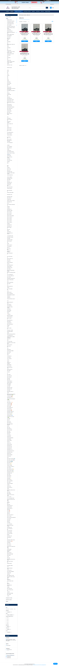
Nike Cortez (8, 427)
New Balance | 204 (9, 182)
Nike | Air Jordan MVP (10, 293)
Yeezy (8, 46)
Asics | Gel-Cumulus (9, 533)
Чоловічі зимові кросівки (10, 23)
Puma (8, 71)
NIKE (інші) (8, 84)
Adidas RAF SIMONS (10, 483)
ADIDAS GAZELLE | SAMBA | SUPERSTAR (11, 337)
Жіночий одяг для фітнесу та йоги (11, 32)
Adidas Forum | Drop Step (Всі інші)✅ (11, 399)
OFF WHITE (8, 238)
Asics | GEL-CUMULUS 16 (10, 275)
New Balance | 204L (9, 171)
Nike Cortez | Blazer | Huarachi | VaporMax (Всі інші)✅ (11, 394)
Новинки (11, 11)
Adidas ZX (8, 441)
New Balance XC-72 (9, 449)
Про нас (42, 11)
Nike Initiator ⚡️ (9, 478)
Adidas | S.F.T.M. (9, 127)
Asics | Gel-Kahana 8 (10, 142)
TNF (7, 242)
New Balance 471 (9, 209)
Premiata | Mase (11, 502)
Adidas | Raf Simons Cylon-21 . (12, 299)
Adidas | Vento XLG (9, 487)
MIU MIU (8, 534)
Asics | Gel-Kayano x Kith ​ (13, 529)
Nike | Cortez (8, 112)
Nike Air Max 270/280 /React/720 (9, 424)
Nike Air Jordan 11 (9, 211)
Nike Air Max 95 (9, 475)
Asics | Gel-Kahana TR (10, 274)
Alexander (8, 93)
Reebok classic (9, 453)
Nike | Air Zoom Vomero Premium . (13, 525)
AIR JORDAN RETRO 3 (10, 132)
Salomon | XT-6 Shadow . (15, 363)
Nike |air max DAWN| (9, 315)
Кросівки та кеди (9, 19)
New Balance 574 (9, 445)
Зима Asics (8, 512)
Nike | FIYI (8, 353)
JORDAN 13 (8, 297)
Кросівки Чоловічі (9, 67)
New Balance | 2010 (9, 178)
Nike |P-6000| (8, 321)
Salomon (8, 263)
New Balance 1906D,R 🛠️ (10, 411)
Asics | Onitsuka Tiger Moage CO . (12, 205)
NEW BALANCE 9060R (10, 593)
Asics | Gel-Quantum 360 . (14, 289)
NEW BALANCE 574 (9, 508)
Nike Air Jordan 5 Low (10, 258)
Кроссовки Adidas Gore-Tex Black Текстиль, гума (36, 34)
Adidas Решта (9, 436)
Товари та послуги (18, 11)
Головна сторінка (8, 16)
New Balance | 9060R (10, 565)
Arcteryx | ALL (9, 261)
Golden (8, 243)
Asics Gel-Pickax (9, 305)
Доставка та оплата (27, 11)
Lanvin (8, 556)
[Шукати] (47, 8)
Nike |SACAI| (8, 338)
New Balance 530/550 (10, 331)
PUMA (8, 70)
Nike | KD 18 (8, 170)
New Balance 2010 (9, 527)
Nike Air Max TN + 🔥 (10, 402)
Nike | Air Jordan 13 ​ (14, 328)
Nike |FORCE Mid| (9, 105)
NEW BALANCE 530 (9, 369)
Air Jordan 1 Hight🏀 (9, 396)
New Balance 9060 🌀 (10, 415)
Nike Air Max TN (9, 428)
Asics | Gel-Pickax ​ (15, 230)
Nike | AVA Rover (9, 479)
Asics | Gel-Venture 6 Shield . (14, 568)
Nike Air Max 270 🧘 (9, 462)
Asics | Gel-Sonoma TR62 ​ (13, 367)
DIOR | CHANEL (9, 83)
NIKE (7, 40)
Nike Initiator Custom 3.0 (10, 391)
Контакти (37, 11)
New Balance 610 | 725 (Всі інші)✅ (10, 417)
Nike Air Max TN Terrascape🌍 (11, 458)
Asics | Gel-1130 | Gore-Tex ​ (13, 590)
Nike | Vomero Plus (9, 588)
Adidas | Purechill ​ (14, 564)
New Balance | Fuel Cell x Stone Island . (12, 343)
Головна (7, 11)
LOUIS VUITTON (9, 570)
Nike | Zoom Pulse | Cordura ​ (13, 157)
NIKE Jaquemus (9, 383)
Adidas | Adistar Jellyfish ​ (12, 193)
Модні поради (47, 11)
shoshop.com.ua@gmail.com (10, 655)
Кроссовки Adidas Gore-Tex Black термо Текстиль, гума (48, 34)
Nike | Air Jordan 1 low (10, 123)
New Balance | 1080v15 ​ (14, 551)
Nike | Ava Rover (9, 552)
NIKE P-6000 (8, 283)
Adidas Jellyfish (9, 310)
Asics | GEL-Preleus (9, 341)
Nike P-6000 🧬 (9, 467)
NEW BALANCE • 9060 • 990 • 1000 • (11, 44)
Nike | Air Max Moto (9, 530)
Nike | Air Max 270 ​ (14, 346)
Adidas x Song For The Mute (11, 200)
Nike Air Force (9, 421)
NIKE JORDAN (9, 493)
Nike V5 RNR (8, 374)
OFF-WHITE (8, 390)
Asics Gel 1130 (9, 518)
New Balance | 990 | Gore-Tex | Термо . (12, 490)
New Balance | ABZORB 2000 (11, 278)
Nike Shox (8, 521)
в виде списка (53, 21)
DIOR (8, 354)
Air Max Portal (9, 199)
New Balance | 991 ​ (14, 137)
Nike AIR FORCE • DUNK (10, 99)
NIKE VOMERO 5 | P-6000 (10, 575)
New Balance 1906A (9, 196)
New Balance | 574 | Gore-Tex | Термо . (12, 559)
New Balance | (9, 118)
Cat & (8, 126)
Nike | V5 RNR (9, 594)
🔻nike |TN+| (8, 314)
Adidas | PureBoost (9, 382)
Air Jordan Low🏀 (9, 403)
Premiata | (8, 161)
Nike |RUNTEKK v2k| (9, 320)
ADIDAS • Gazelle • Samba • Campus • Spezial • (11, 62)
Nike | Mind (8, 378)
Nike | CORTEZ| (9, 377)
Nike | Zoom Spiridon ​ (14, 38)
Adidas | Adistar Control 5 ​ (12, 581)
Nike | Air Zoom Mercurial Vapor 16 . (12, 273)
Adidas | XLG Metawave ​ (14, 251)
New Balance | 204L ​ (13, 195)
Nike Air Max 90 (9, 304)
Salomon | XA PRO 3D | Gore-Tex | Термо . (11, 500)
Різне (7, 457)
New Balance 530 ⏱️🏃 (10, 397)
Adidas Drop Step (9, 444)
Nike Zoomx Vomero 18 (10, 514)
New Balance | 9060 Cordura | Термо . (12, 577)
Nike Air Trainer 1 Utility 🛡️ (10, 470)
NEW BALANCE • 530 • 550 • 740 (11, 102)
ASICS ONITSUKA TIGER (10, 151)
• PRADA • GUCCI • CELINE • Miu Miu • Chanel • (11, 52)
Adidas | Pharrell (9, 266)
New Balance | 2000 (9, 387)
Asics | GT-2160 (9, 496)
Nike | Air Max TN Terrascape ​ (13, 141)
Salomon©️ (8, 418)
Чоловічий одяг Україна (10, 22)
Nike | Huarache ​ (15, 583)
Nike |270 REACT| (9, 104)
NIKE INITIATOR (9, 364)
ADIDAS (8, 75)
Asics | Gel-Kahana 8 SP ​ (13, 253)
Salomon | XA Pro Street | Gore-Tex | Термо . (11, 547)
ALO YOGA (8, 386)
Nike (7, 72)
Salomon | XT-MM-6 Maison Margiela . (12, 270)
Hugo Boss (10, 166)
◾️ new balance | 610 (10, 335)
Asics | (8, 203)
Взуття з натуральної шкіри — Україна (11, 28)
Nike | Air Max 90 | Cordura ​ (13, 585)
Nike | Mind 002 (9, 537)
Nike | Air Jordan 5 (9, 133)
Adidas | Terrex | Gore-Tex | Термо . (13, 495)
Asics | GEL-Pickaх (9, 160)
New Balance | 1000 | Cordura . (14, 307)
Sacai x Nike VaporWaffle (10, 571)
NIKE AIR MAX (9, 349)
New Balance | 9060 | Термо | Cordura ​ (11, 173)
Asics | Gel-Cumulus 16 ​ (13, 257)
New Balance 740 (9, 226)
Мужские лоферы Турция (10, 34)
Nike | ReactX (9, 555)
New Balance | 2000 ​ (14, 185)
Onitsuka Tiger (9, 572)
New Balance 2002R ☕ (10, 412)
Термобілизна (9, 29)
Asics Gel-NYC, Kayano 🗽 (10, 466)
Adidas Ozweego (9, 440)
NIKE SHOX (8, 504)
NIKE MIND (8, 509)
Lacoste (8, 595)
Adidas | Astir (8, 231)
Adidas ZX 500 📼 (9, 465)
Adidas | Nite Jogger (9, 239)
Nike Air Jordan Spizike (10, 282)
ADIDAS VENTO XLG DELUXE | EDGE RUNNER (11, 89)
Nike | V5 (8, 247)
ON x (7, 56)
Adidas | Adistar (9, 183)
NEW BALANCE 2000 (10, 286)
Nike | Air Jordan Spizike (10, 279)
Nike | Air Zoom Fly (9, 344)
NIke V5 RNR (8, 370)
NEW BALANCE (9, 50)
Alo (7, 538)
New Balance (8, 41)
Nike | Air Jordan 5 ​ (14, 130)
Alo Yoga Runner (9, 246)
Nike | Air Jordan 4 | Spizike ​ (13, 114)
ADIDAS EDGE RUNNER (10, 350)
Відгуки (33, 11)
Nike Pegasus (9, 432)
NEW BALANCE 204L (10, 505)
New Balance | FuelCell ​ (14, 122)
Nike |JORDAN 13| (9, 98)
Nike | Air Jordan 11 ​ (14, 318)
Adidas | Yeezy (9, 60)
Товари (7, 18)
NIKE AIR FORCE (9, 292)
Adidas (8, 63)
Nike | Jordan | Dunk (9, 108)
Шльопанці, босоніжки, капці (11, 26)
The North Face (9, 150)
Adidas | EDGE (9, 155)
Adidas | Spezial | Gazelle (10, 53)
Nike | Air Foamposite (10, 262)
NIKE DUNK (8, 379)
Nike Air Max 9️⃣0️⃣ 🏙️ (10, 461)
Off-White (8, 145)
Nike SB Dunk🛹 (9, 408)
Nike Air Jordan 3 (9, 214)
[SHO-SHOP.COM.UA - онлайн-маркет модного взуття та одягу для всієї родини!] (8, 9)
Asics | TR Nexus (9, 358)
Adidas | (8, 287)
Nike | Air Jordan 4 (9, 218)
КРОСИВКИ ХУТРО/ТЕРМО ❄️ (11, 90)
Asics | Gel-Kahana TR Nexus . (13, 302)
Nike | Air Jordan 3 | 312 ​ (13, 120)
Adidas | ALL (8, 154)
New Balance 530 (9, 448)
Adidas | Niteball (9, 549)
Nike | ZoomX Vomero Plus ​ (13, 561)
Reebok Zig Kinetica (9, 454)
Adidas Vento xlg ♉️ (9, 541)
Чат (56, 663)
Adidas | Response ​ (14, 188)
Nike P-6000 (8, 474)
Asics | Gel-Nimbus (9, 146)
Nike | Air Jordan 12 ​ (14, 228)
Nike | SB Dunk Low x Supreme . (10, 234)
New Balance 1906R (9, 210)
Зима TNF (8, 513)
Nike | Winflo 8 (9, 179)
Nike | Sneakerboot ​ (15, 579)
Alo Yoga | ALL (9, 357)
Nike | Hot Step (9, 109)
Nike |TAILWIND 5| (9, 35)
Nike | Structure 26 (9, 147)
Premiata (8, 325)
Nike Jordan (8, 431)
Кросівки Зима (9, 94)
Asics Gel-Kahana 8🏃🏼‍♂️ (10, 407)
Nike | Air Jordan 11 (9, 222)
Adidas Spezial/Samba (10, 437)
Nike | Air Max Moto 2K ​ (13, 190)
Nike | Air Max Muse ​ (14, 249)
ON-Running (8, 542)
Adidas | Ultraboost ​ (13, 135)
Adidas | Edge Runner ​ (13, 175)
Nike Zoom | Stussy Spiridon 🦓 (11, 517)
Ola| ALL (8, 361)
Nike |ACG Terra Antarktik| (10, 215)
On (7, 373)
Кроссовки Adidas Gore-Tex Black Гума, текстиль (24, 34)
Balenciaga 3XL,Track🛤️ (10, 471)
